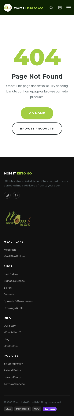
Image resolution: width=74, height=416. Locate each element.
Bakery (8, 287)
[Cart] (60, 7)
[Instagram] (7, 195)
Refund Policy (12, 370)
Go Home (37, 113)
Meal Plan (10, 249)
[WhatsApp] (16, 195)
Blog (6, 339)
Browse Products (37, 128)
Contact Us (10, 346)
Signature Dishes (14, 281)
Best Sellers (11, 274)
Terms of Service (14, 384)
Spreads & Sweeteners (18, 301)
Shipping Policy (13, 363)
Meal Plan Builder (14, 256)
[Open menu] (68, 8)
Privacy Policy (12, 377)
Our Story (10, 325)
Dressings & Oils (13, 308)
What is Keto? (12, 332)
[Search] (51, 7)
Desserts (9, 294)
